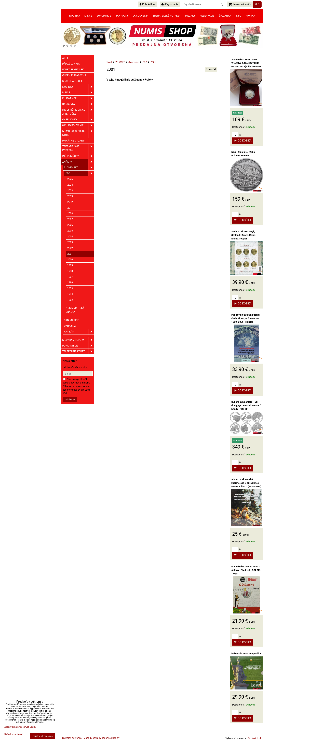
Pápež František (73, 69)
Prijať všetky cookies (43, 736)
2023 (70, 190)
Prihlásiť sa (148, 4)
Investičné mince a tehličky (73, 111)
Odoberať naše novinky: (75, 367)
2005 (70, 230)
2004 (70, 236)
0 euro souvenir (73, 125)
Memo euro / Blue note (73, 133)
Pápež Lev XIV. (71, 63)
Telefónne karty (73, 351)
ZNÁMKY (67, 161)
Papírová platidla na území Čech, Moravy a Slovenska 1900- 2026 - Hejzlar (245, 318)
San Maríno (71, 320)
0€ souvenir (140, 15)
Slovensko (71, 167)
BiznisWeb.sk (254, 738)
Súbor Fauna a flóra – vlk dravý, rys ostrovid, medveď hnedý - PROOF (245, 405)
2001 (70, 253)
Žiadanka (225, 15)
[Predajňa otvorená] (162, 47)
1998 (70, 271)
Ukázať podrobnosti (13, 734)
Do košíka (243, 140)
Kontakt (251, 15)
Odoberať (70, 399)
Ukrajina (70, 325)
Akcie (65, 58)
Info (238, 15)
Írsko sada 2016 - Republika (246, 653)
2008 (70, 213)
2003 (70, 242)
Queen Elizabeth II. (74, 75)
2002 (70, 248)
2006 (70, 224)
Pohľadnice (70, 345)
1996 (70, 282)
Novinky (74, 15)
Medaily (190, 15)
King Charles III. (72, 81)
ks (240, 135)
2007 (70, 219)
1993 (70, 299)
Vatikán (69, 331)
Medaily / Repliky (73, 339)
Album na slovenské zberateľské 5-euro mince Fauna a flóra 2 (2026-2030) (246, 483)
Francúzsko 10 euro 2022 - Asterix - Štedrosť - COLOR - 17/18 (246, 570)
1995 (70, 288)
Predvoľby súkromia (71, 738)
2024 (70, 184)
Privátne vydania (73, 140)
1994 (70, 294)
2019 (70, 196)
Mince (88, 15)
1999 (70, 265)
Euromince (104, 15)
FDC (68, 173)
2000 (70, 259)
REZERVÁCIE (207, 15)
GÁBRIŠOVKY (69, 119)
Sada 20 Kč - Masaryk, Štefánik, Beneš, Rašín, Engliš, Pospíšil (243, 235)
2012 (70, 201)
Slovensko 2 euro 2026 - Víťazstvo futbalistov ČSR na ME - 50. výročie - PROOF (246, 63)
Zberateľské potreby (167, 15)
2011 (70, 207)
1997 (70, 276)
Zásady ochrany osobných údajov (101, 738)
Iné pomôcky (70, 156)
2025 (70, 179)
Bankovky (121, 15)
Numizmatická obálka (75, 309)
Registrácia (171, 4)
